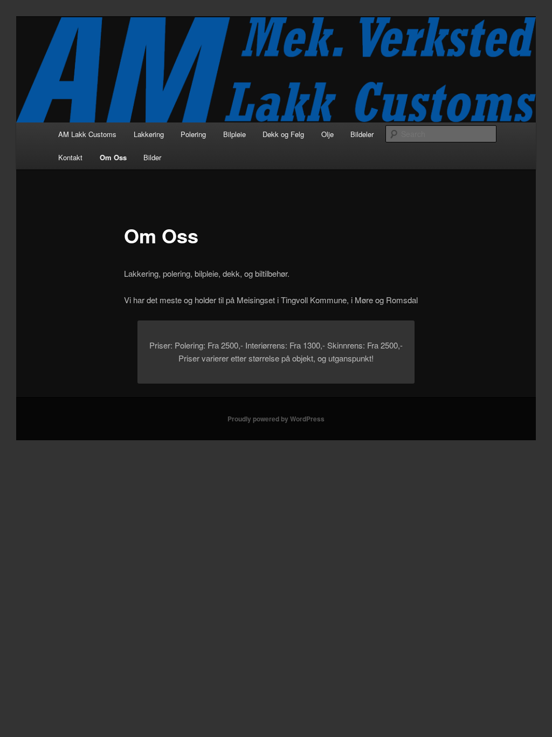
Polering (193, 134)
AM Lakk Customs (87, 134)
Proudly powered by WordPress (276, 419)
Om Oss (113, 157)
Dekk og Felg (283, 134)
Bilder (152, 157)
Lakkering (149, 134)
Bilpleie (234, 134)
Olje (327, 134)
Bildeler (362, 134)
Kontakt (70, 157)
